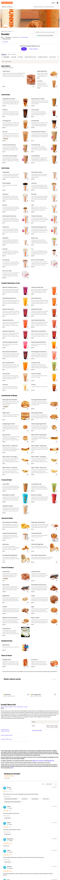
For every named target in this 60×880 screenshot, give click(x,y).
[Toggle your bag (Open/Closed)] (57, 2)
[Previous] (2, 57)
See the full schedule (37, 730)
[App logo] (7, 3)
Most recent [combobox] (49, 784)
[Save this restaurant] (28, 694)
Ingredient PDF (50, 760)
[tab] (6, 57)
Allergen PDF (35, 760)
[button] (7, 7)
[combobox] (46, 6)
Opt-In (12, 767)
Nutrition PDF (42, 760)
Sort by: (43, 784)
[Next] (58, 57)
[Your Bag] (57, 2)
